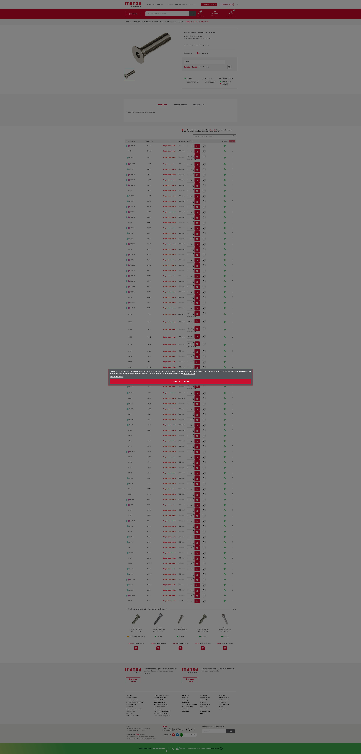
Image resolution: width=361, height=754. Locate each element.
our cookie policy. (189, 373)
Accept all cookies (180, 381)
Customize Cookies (116, 376)
